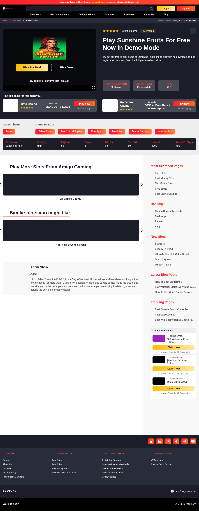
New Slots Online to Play (64, 472)
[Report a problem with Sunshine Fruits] (193, 31)
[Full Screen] (93, 87)
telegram (184, 441)
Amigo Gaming (116, 84)
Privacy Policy (9, 472)
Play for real (32, 67)
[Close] (93, 31)
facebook (176, 441)
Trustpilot (151, 441)
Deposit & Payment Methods (115, 464)
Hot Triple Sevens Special (71, 244)
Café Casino (29, 104)
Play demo (67, 67)
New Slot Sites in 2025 (112, 472)
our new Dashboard (100, 2)
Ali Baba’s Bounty (70, 199)
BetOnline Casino (126, 104)
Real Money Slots (60, 468)
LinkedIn (159, 441)
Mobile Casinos (109, 477)
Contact (7, 460)
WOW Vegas (157, 460)
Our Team (7, 468)
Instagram (167, 441)
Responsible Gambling (13, 477)
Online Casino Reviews (112, 468)
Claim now (173, 347)
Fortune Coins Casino (161, 464)
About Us (7, 464)
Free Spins (57, 464)
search (151, 8)
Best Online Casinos (111, 460)
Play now (84, 103)
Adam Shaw (191, 20)
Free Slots (57, 460)
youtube (193, 441)
